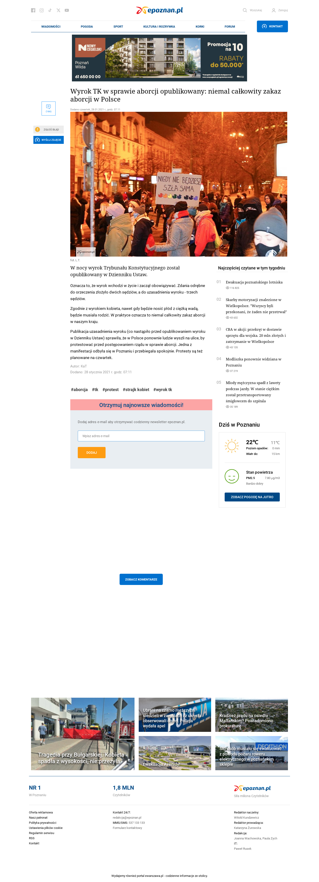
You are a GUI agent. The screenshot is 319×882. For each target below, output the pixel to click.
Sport (118, 26)
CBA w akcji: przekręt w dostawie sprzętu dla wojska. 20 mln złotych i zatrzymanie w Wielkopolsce (256, 335)
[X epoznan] (58, 10)
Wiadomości (50, 26)
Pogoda (87, 26)
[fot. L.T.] (141, 184)
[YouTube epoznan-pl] (67, 10)
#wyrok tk (162, 389)
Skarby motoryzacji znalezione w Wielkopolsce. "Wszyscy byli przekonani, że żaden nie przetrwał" (256, 305)
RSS (32, 838)
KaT (84, 366)
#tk (95, 389)
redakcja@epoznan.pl (127, 817)
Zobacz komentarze (141, 579)
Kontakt (276, 26)
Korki (200, 26)
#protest (111, 389)
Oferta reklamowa (41, 812)
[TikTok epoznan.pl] (50, 10)
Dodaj (91, 452)
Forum (230, 26)
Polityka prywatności (42, 822)
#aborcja (79, 389)
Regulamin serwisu (41, 833)
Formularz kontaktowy (127, 828)
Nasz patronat (38, 817)
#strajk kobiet (136, 389)
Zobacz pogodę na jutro (252, 497)
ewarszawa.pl (154, 876)
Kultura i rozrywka (159, 26)
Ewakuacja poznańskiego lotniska (254, 282)
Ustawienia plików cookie (46, 828)
